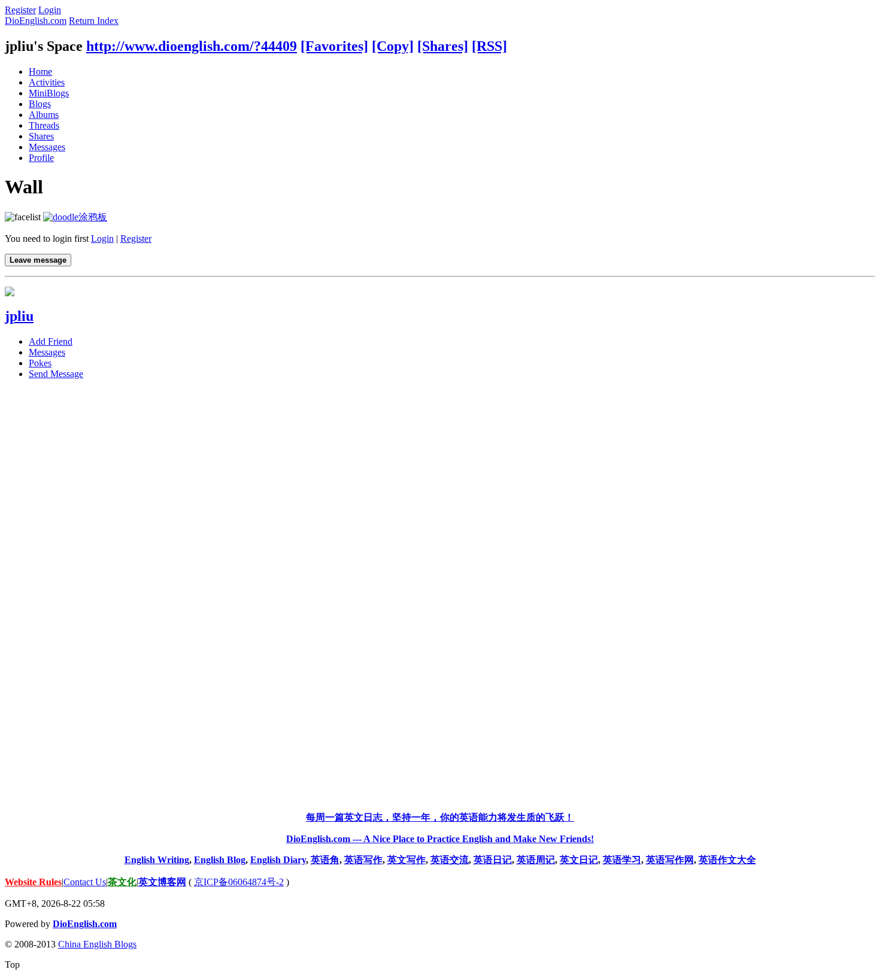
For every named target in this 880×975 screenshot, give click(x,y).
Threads (44, 125)
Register (20, 10)
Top (12, 964)
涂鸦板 (92, 217)
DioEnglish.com (35, 21)
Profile (41, 158)
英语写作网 (670, 860)
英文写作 (406, 860)
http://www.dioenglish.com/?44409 (191, 46)
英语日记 (493, 860)
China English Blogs (97, 944)
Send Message (56, 374)
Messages (47, 147)
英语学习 (622, 860)
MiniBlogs (49, 93)
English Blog (219, 860)
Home (40, 71)
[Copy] (393, 46)
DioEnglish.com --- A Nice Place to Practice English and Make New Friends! (440, 839)
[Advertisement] (440, 568)
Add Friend (50, 341)
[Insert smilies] (23, 217)
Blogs (40, 104)
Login (49, 10)
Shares (41, 136)
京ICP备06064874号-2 (239, 882)
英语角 (325, 860)
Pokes (40, 363)
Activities (47, 82)
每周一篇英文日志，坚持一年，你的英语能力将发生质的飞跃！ (440, 817)
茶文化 (122, 882)
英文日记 (579, 860)
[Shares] (442, 46)
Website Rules (33, 882)
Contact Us (84, 882)
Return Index (94, 21)
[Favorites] (334, 46)
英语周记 (536, 860)
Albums (44, 115)
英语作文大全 (727, 860)
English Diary (278, 860)
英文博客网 (162, 882)
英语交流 (449, 860)
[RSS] (489, 46)
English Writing (157, 860)
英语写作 (363, 860)
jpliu (19, 316)
